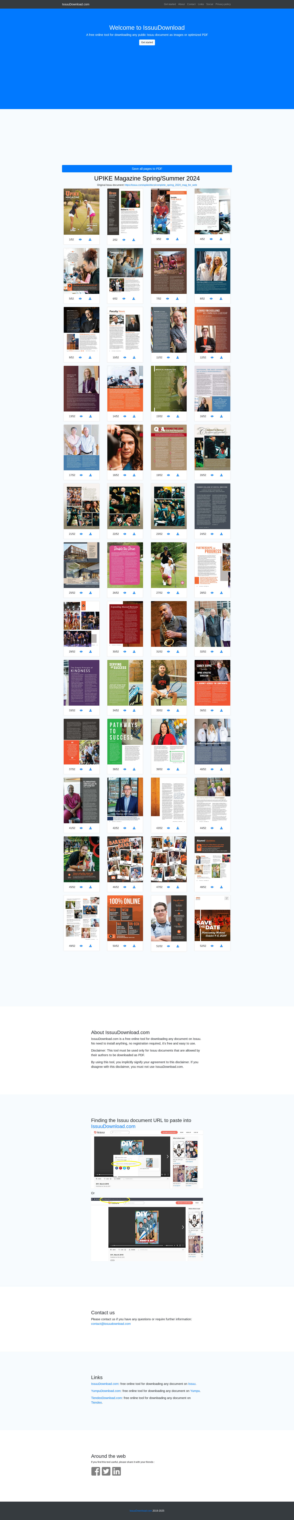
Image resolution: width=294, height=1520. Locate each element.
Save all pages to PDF (147, 168)
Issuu (150, 34)
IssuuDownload (164, 27)
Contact (191, 4)
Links (201, 4)
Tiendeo (96, 1402)
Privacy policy (223, 4)
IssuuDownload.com (75, 4)
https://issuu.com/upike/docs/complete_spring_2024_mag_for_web (161, 185)
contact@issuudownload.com (111, 1323)
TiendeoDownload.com (106, 1398)
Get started (170, 4)
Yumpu (195, 1391)
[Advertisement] (147, 69)
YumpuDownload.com (106, 1391)
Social (209, 4)
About (181, 4)
